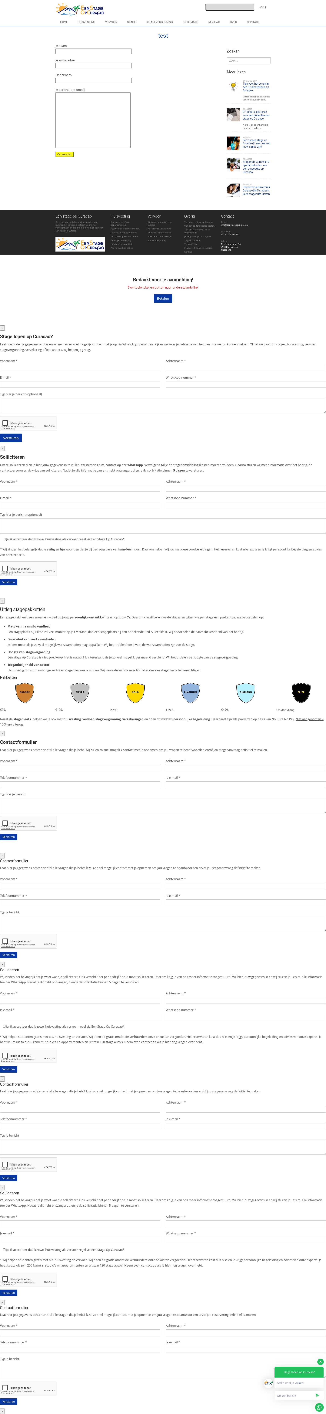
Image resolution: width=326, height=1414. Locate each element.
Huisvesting (86, 22)
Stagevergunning (160, 22)
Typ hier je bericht (13, 794)
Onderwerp (63, 75)
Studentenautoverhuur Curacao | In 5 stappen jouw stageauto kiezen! (256, 190)
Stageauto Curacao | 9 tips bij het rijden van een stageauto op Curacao (256, 167)
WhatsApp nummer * (181, 377)
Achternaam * (176, 361)
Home (64, 22)
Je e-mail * (173, 778)
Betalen (163, 298)
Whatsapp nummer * (181, 1010)
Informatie (190, 22)
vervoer (111, 22)
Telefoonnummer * (13, 778)
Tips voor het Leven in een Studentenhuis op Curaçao (256, 87)
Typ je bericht (9, 912)
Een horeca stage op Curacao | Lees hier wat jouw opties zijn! (256, 143)
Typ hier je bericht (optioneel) (21, 394)
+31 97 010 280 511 (230, 234)
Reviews (214, 22)
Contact (253, 22)
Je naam (61, 46)
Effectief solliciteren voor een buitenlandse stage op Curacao (256, 115)
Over (233, 22)
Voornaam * (9, 361)
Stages (132, 22)
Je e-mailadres (65, 60)
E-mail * (5, 377)
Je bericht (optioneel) (70, 90)
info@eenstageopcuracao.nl (234, 224)
